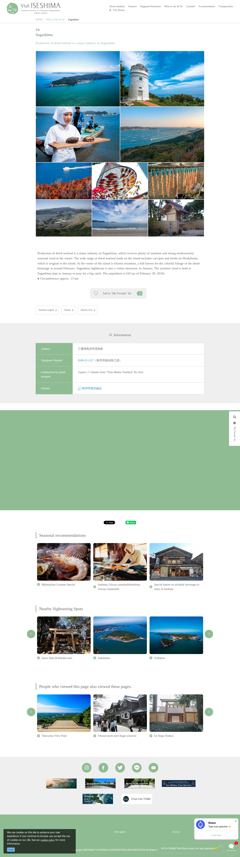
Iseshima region (46, 310)
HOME (39, 19)
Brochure (176, 832)
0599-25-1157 (86, 360)
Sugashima (73, 19)
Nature (67, 310)
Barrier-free (87, 310)
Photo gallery (120, 832)
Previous (31, 634)
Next (209, 634)
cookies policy (48, 840)
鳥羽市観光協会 (92, 388)
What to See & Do (55, 19)
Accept (11, 850)
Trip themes (119, 10)
